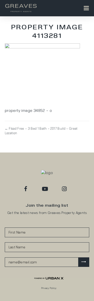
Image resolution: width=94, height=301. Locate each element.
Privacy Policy (49, 287)
